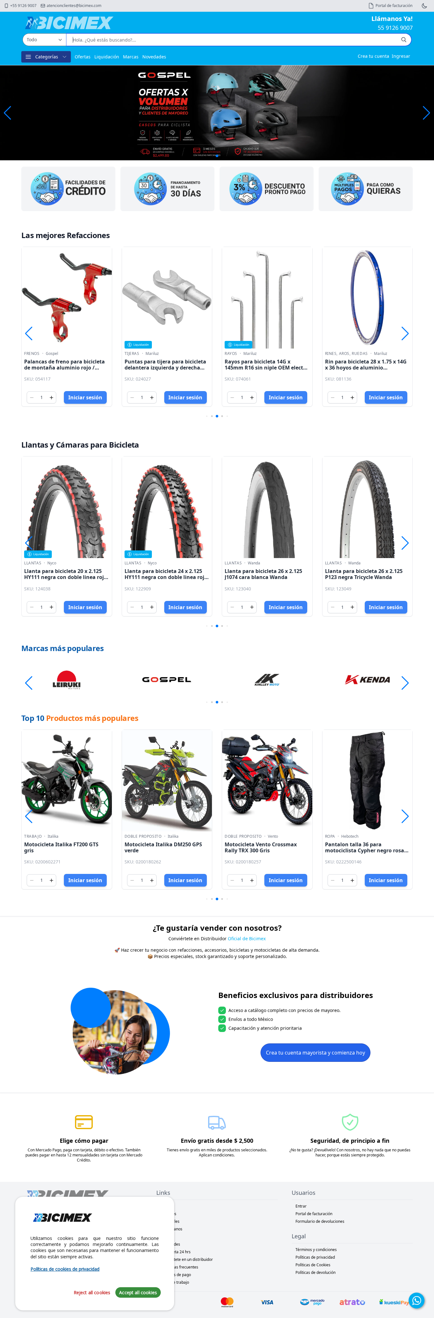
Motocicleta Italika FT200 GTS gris (61, 847)
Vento (273, 836)
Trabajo (33, 836)
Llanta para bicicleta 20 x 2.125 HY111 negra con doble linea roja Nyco (65, 577)
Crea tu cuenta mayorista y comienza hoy (315, 1052)
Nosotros (168, 1213)
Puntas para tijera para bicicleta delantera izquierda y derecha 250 (165, 367)
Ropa (330, 836)
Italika (53, 836)
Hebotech (349, 836)
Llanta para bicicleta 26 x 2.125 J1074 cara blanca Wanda (263, 574)
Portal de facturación (313, 1213)
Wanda (254, 563)
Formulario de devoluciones (319, 1221)
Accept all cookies (138, 1292)
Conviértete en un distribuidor (186, 1259)
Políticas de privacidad (315, 1257)
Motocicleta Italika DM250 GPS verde (163, 847)
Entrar (301, 1206)
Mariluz (152, 353)
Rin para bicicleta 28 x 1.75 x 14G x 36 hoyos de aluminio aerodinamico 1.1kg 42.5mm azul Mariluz (367, 370)
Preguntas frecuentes (179, 1267)
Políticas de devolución (315, 1272)
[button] (426, 113)
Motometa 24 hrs (175, 1252)
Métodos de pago (175, 1274)
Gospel (52, 353)
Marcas (131, 57)
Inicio (165, 1206)
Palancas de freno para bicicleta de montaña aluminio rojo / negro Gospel (64, 367)
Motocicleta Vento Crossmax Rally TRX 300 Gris (261, 847)
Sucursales (170, 1221)
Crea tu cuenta (373, 56)
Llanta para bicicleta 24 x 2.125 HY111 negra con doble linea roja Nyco (166, 577)
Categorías (46, 57)
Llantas (32, 563)
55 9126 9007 (395, 27)
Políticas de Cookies (312, 1265)
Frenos (32, 353)
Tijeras (132, 353)
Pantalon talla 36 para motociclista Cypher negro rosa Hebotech (364, 850)
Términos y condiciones (316, 1249)
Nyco (51, 563)
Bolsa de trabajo (174, 1282)
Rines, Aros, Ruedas (346, 353)
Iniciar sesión (85, 397)
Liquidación (106, 57)
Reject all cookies (92, 1292)
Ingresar (401, 56)
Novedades (154, 57)
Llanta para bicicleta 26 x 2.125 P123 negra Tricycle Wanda (364, 574)
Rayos (231, 353)
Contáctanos (171, 1229)
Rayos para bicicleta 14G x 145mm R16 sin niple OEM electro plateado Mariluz (267, 367)
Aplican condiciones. (217, 1155)
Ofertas (83, 57)
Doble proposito (143, 836)
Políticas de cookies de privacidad (65, 1269)
